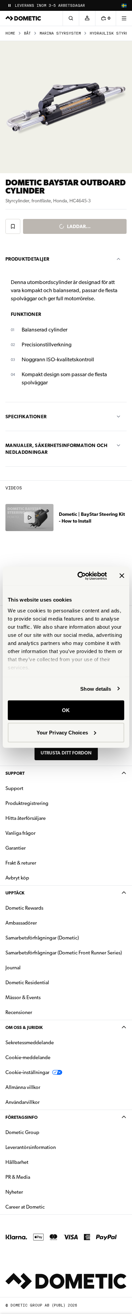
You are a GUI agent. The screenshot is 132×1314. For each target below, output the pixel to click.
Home (10, 33)
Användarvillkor (22, 1102)
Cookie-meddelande (27, 1057)
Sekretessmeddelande (29, 1042)
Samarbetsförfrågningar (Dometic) (42, 938)
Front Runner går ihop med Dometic (54, 5)
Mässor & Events (23, 997)
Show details (95, 688)
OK (66, 710)
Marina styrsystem (60, 33)
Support (15, 773)
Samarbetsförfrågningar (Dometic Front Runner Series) (63, 953)
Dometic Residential (48, 982)
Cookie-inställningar (27, 1072)
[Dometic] (23, 18)
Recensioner (18, 1012)
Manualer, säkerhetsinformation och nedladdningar (56, 449)
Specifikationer (25, 416)
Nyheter (35, 1192)
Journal (13, 968)
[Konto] (87, 18)
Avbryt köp (17, 878)
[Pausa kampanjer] (9, 5)
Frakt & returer (20, 863)
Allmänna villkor (22, 1087)
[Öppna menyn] (124, 18)
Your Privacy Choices (62, 732)
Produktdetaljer (27, 259)
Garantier (15, 848)
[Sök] (71, 18)
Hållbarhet (16, 1162)
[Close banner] (121, 575)
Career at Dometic (46, 1207)
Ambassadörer (21, 923)
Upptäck (14, 892)
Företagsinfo (21, 1117)
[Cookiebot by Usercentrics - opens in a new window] (80, 575)
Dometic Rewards (24, 908)
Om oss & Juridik (24, 1027)
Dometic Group (43, 1132)
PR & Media (39, 1177)
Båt (27, 33)
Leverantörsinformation (30, 1147)
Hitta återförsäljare (25, 818)
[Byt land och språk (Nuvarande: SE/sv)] (124, 5)
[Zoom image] (66, 107)
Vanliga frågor (20, 833)
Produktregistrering (26, 803)
